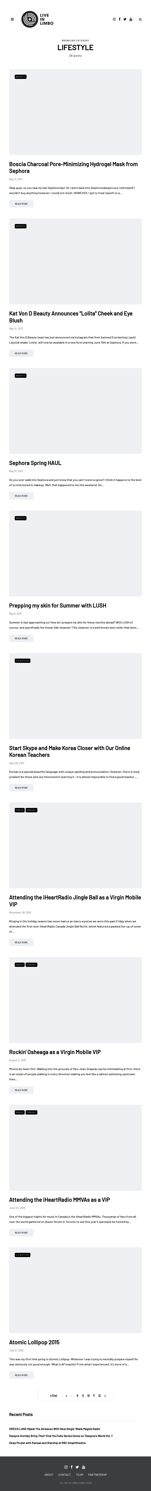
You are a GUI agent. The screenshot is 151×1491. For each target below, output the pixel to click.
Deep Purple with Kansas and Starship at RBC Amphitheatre (47, 1442)
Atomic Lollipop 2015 (34, 1342)
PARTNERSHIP (97, 1474)
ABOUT (48, 1474)
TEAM (79, 1474)
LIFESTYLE (22, 661)
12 (99, 1395)
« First (53, 1395)
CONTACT (64, 1474)
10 (88, 1395)
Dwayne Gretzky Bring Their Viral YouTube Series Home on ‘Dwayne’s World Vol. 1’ (61, 1435)
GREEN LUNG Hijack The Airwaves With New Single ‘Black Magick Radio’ (55, 1428)
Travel (31, 810)
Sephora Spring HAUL (35, 462)
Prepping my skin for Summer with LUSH (57, 605)
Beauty (20, 77)
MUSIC (19, 810)
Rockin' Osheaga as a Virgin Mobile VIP (55, 1052)
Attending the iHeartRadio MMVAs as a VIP (59, 1199)
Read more (21, 203)
